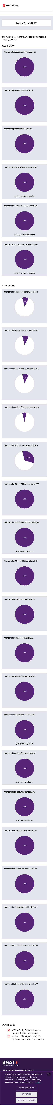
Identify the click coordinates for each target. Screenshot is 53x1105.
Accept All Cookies (26, 1100)
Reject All (26, 1094)
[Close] (49, 1074)
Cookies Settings (26, 1088)
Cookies (38, 1082)
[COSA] (11, 5)
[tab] (26, 23)
